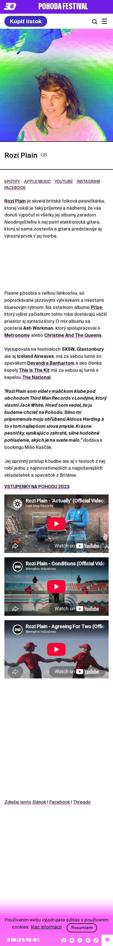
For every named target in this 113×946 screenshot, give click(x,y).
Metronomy (17, 335)
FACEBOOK (15, 188)
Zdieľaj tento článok (25, 802)
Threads (82, 802)
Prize (96, 307)
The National (36, 377)
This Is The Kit (34, 370)
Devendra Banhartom (50, 363)
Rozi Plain (15, 201)
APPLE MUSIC (37, 181)
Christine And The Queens (72, 335)
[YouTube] (71, 940)
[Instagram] (79, 940)
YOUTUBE (64, 181)
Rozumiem (82, 928)
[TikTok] (96, 940)
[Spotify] (88, 940)
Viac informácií (46, 927)
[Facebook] (63, 940)
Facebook (59, 802)
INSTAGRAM (88, 181)
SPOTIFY (12, 181)
